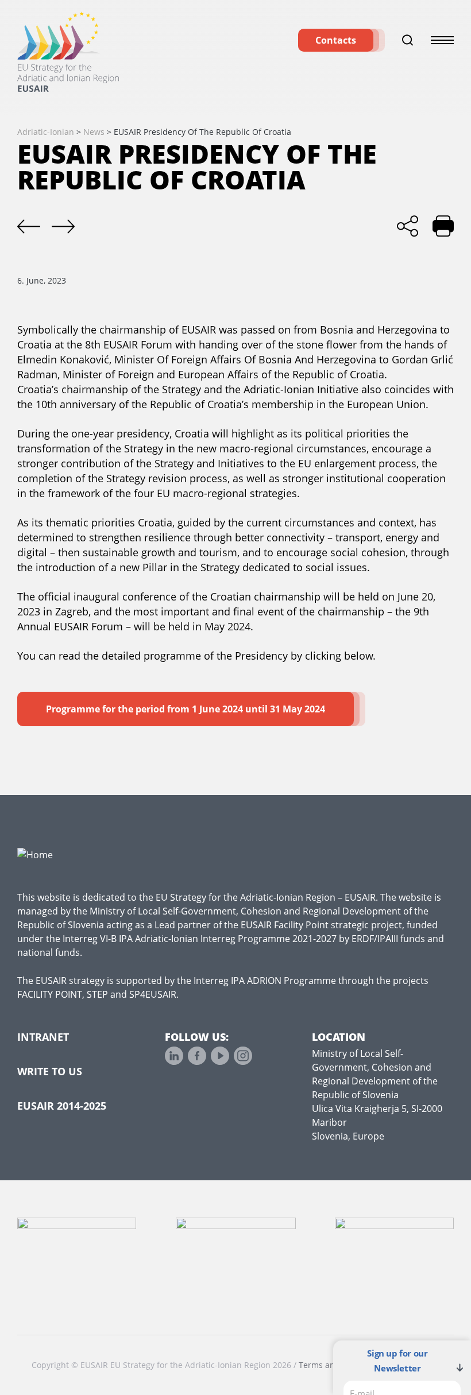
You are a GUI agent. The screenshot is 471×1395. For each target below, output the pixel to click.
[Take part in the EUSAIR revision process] (63, 226)
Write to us (49, 1071)
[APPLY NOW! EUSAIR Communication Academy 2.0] (28, 226)
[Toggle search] (407, 40)
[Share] (407, 226)
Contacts (335, 40)
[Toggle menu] (442, 40)
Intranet (43, 1037)
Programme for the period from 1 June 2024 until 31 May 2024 (185, 709)
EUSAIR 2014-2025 (61, 1106)
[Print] (443, 226)
